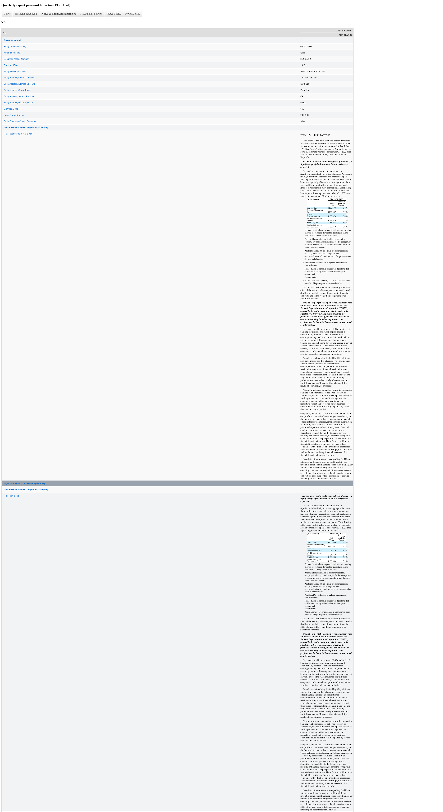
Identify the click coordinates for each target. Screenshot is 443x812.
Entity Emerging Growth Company (20, 121)
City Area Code (11, 109)
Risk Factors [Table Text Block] (18, 134)
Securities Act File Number (16, 59)
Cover (7, 13)
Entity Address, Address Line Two (19, 84)
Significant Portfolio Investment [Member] (24, 483)
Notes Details (132, 13)
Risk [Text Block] (11, 496)
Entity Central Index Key (15, 47)
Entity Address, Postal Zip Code (18, 103)
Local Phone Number (14, 115)
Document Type (11, 65)
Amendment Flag (12, 53)
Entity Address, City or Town (17, 90)
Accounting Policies (91, 13)
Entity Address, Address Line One (19, 78)
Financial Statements (26, 13)
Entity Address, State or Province (19, 96)
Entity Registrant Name (15, 71)
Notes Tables (114, 13)
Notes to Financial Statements (59, 13)
